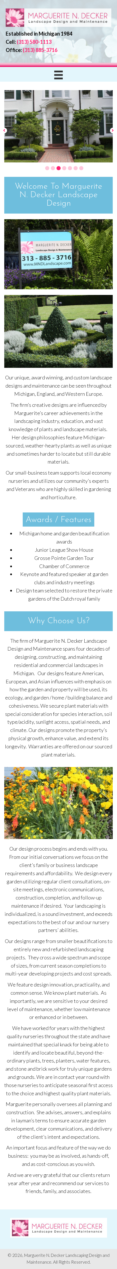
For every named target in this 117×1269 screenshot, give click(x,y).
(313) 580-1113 (34, 42)
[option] (58, 126)
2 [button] (53, 168)
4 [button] (64, 168)
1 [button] (47, 168)
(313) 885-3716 (40, 50)
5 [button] (70, 168)
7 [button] (81, 168)
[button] (4, 130)
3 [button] (58, 168)
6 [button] (75, 168)
